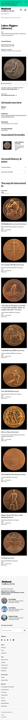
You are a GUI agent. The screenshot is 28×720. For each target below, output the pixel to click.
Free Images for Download (7, 687)
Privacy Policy (3, 717)
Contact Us (3, 653)
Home (2, 17)
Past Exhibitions (5, 703)
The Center (4, 692)
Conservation (4, 695)
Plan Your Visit (4, 659)
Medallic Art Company (6, 49)
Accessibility (4, 668)
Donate (3, 677)
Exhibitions (3, 670)
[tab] (5, 192)
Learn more (14, 4)
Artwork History (6, 167)
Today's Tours (4, 665)
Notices (2, 714)
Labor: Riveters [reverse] (19, 143)
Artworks (7, 17)
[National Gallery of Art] (14, 582)
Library (3, 697)
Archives (3, 700)
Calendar (3, 662)
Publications (4, 706)
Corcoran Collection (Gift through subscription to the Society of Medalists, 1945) (13, 116)
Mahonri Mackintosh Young (7, 44)
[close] (26, 2)
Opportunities (4, 680)
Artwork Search (5, 689)
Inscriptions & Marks (7, 172)
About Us (3, 647)
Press (2, 650)
